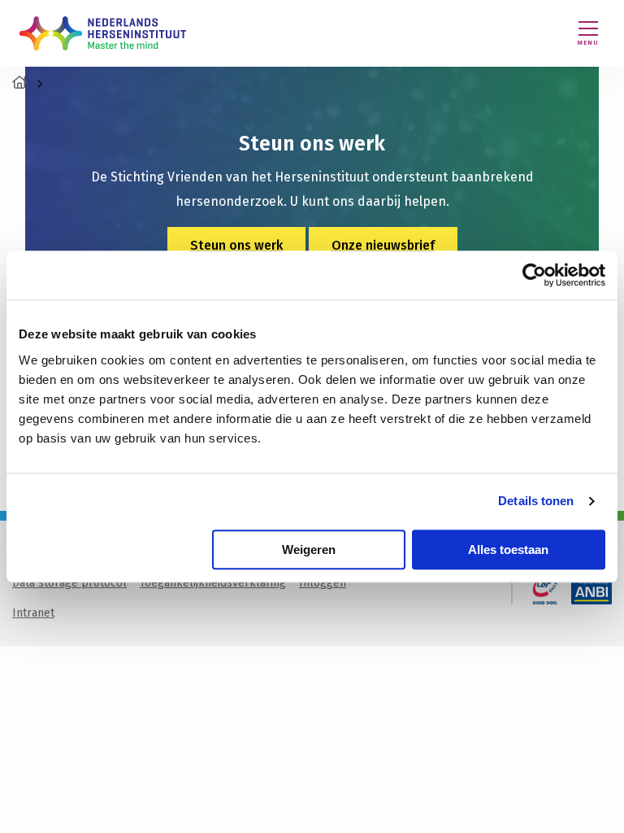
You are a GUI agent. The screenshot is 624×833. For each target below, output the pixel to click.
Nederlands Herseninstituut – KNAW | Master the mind (103, 33)
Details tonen (536, 501)
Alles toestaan (508, 549)
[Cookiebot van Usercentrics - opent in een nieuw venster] (534, 275)
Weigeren (309, 549)
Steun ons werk (236, 245)
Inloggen (322, 583)
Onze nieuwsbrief (383, 245)
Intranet (33, 613)
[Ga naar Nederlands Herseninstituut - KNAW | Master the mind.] (19, 82)
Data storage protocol (69, 583)
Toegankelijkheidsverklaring (213, 583)
